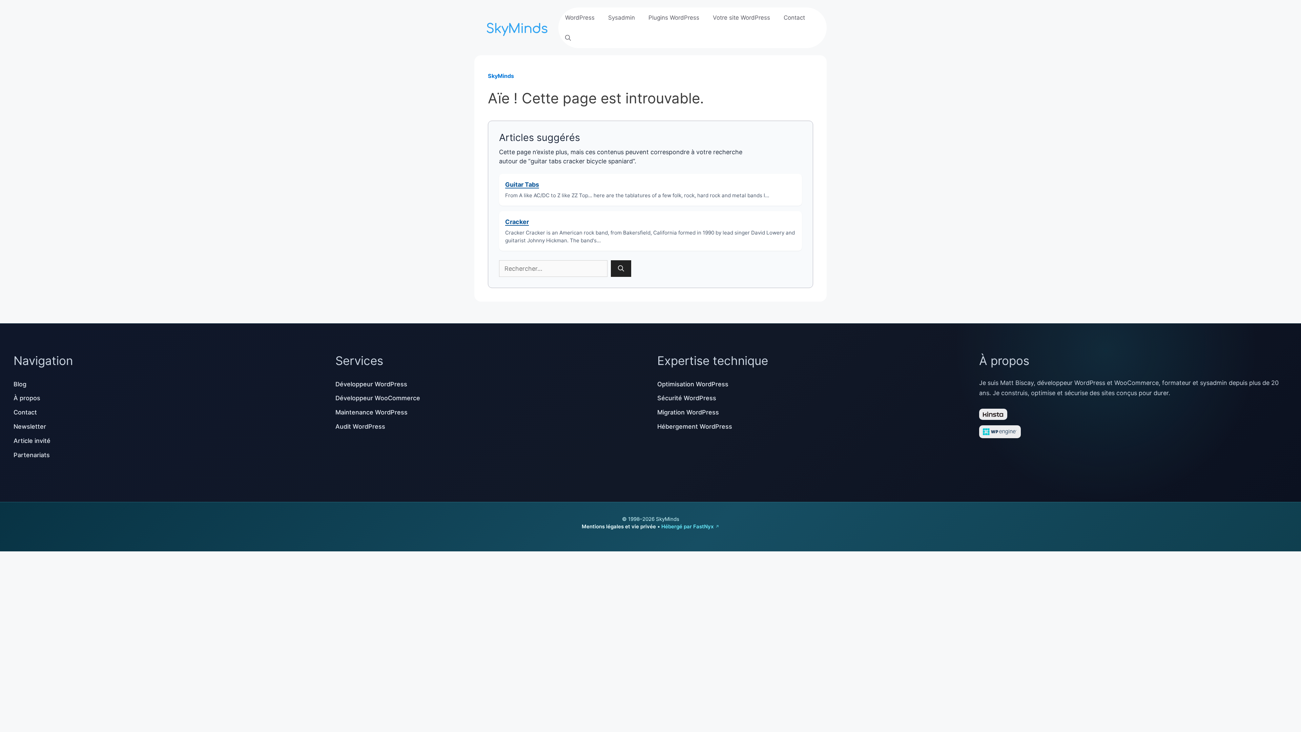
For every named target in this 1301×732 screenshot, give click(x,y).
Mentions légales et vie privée (619, 526)
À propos (27, 398)
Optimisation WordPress (692, 384)
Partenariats (32, 455)
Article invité (32, 440)
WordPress (580, 17)
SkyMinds (501, 76)
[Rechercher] (621, 268)
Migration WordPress (688, 412)
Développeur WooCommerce (377, 398)
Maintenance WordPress (371, 412)
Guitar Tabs (522, 184)
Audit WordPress (360, 426)
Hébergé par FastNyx (687, 526)
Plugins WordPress (673, 17)
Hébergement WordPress (694, 426)
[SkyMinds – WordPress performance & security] (518, 26)
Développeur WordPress (371, 384)
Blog (20, 384)
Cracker (517, 221)
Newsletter (30, 426)
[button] (568, 38)
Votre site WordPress (741, 17)
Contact (794, 17)
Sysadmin (621, 17)
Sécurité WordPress (686, 398)
